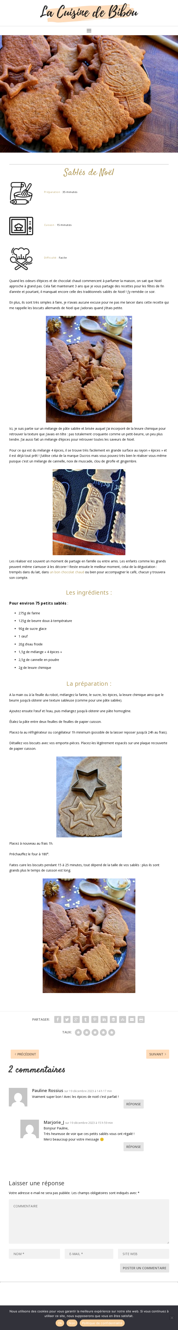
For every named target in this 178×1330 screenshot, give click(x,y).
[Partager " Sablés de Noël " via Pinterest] (94, 1019)
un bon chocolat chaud (67, 572)
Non (72, 1323)
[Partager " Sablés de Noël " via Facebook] (57, 1019)
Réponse (133, 1104)
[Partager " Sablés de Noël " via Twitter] (67, 1019)
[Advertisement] (89, 1293)
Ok (60, 1323)
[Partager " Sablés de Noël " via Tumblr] (85, 1019)
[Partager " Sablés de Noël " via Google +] (76, 1019)
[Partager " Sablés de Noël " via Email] (132, 1019)
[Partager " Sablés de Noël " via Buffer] (113, 1019)
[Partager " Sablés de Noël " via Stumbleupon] (122, 1019)
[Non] (172, 1317)
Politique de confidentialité (102, 1323)
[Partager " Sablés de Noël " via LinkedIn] (104, 1019)
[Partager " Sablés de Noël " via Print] (141, 1019)
